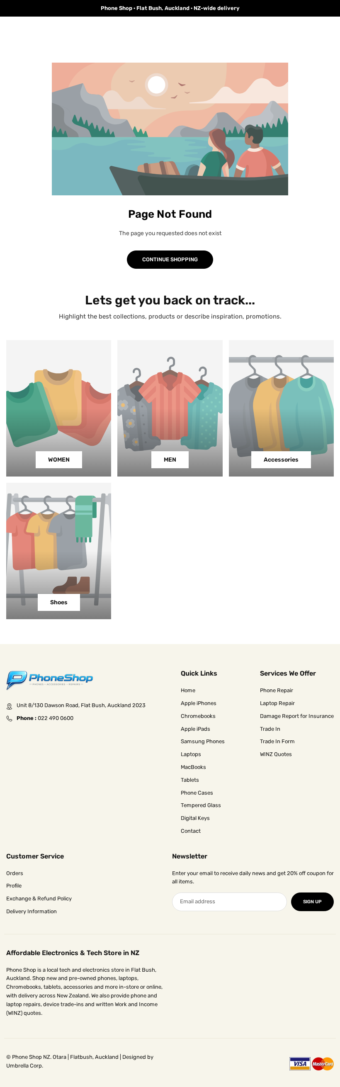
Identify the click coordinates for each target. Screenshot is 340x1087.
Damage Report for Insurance (297, 716)
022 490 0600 (55, 718)
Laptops (191, 754)
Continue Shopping (170, 259)
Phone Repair (276, 690)
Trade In (270, 729)
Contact (191, 831)
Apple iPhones (198, 703)
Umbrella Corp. (24, 1066)
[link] (170, 8)
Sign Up (312, 902)
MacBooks (193, 767)
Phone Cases (197, 793)
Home (188, 690)
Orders (14, 873)
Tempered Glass (201, 805)
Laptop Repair (277, 703)
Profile (14, 886)
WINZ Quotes (276, 754)
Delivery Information (31, 911)
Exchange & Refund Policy (39, 898)
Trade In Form (277, 741)
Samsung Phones (203, 741)
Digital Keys (195, 818)
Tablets (190, 780)
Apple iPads (195, 729)
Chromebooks (198, 716)
